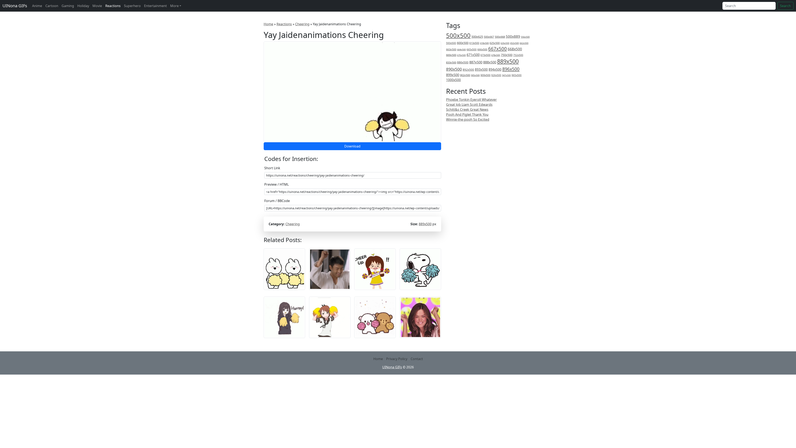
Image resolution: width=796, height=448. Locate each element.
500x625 (477, 36)
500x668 (500, 37)
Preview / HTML (276, 184)
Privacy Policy (396, 359)
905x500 (475, 75)
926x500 (496, 75)
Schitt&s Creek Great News (467, 109)
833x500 (451, 62)
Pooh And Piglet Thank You (467, 114)
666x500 (482, 49)
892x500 (468, 70)
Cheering (302, 24)
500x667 (489, 37)
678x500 (495, 55)
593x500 (451, 43)
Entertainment (155, 6)
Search (785, 6)
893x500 (481, 69)
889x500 (425, 224)
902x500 (465, 75)
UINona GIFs (14, 6)
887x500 (475, 62)
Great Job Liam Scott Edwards (469, 104)
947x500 (506, 75)
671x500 (473, 54)
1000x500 (453, 80)
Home (268, 24)
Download (352, 146)
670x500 (461, 55)
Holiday (83, 6)
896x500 (510, 69)
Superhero (132, 6)
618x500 (484, 43)
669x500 (451, 55)
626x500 (505, 43)
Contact (417, 359)
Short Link (272, 168)
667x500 (497, 48)
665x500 (472, 49)
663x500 (451, 49)
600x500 (462, 43)
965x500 (517, 75)
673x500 (485, 55)
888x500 (489, 62)
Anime (37, 6)
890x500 (454, 69)
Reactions (113, 6)
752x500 (518, 55)
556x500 (525, 36)
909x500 (485, 75)
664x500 (461, 49)
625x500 (495, 43)
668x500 (515, 48)
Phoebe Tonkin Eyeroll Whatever (471, 99)
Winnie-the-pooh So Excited (467, 119)
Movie (97, 6)
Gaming (68, 6)
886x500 (462, 62)
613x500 (474, 43)
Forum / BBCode (277, 200)
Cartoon (51, 6)
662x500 (524, 43)
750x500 (506, 55)
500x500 (458, 35)
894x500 (495, 69)
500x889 (513, 36)
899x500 (452, 75)
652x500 (514, 43)
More (174, 6)
